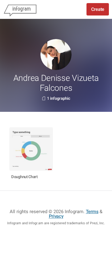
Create (97, 9)
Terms (92, 211)
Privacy (56, 216)
